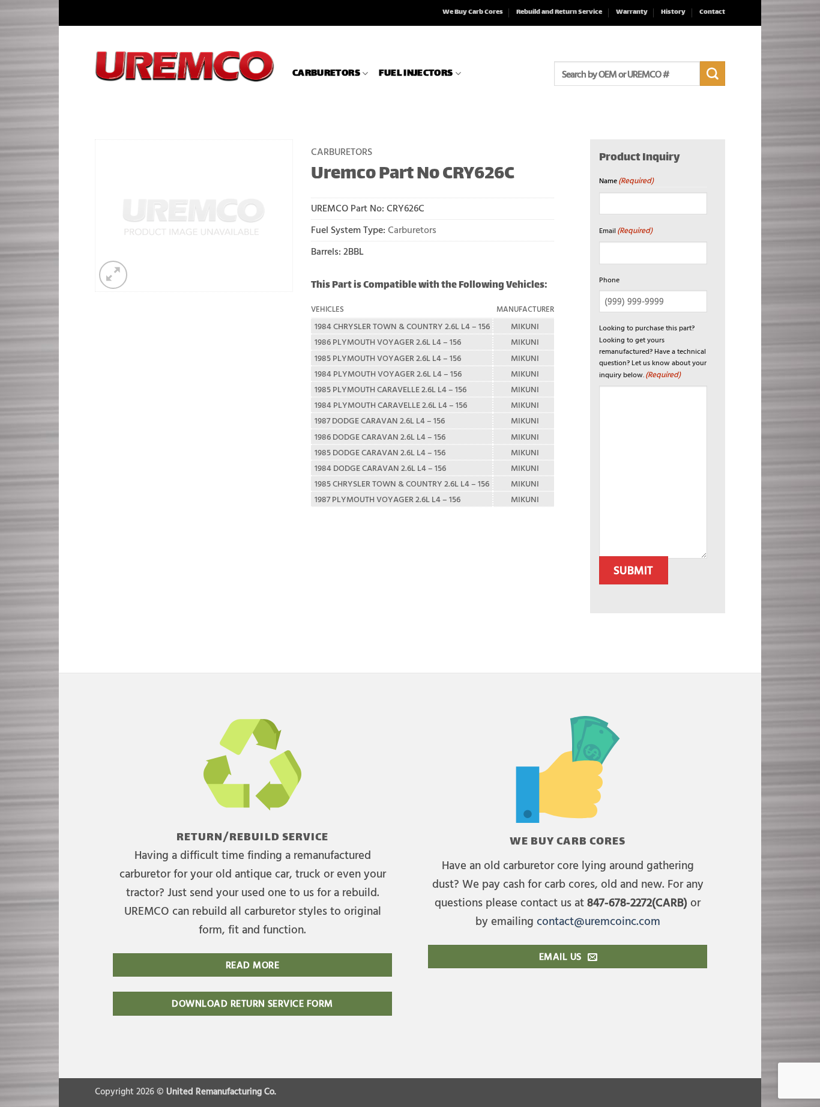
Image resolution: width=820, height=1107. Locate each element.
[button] (113, 275)
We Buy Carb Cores (472, 12)
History (673, 12)
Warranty (632, 12)
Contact (712, 12)
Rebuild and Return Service (559, 12)
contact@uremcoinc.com (598, 920)
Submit (633, 570)
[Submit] (712, 73)
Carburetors (326, 73)
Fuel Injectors (416, 73)
